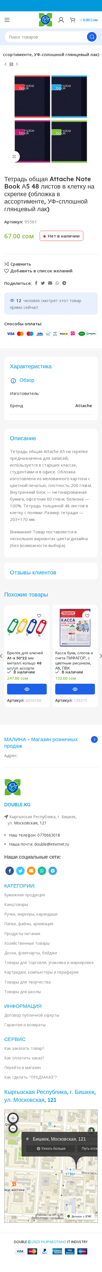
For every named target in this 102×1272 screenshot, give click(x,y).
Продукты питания (22, 933)
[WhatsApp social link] (57, 283)
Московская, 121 (30, 823)
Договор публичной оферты (31, 1015)
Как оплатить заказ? (24, 1058)
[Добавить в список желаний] (39, 616)
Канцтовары (16, 904)
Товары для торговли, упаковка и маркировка (49, 962)
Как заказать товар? (24, 1048)
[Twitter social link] (42, 283)
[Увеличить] (14, 156)
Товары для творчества (27, 982)
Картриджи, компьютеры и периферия (41, 972)
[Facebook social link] (36, 283)
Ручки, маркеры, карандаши (31, 914)
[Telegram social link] (64, 283)
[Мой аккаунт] (61, 19)
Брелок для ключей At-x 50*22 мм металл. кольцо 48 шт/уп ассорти (25, 660)
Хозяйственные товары (27, 943)
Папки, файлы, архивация (28, 923)
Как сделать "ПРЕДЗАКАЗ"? (30, 1077)
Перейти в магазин (22, 1067)
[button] (27, 689)
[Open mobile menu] (7, 19)
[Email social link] (50, 283)
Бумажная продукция (24, 894)
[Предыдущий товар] (5, 64)
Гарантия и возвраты (25, 1024)
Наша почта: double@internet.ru (39, 844)
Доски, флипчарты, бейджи (30, 952)
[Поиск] (92, 37)
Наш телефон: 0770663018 (34, 835)
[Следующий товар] (17, 64)
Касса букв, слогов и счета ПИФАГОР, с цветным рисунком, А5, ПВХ (74, 660)
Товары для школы (22, 991)
